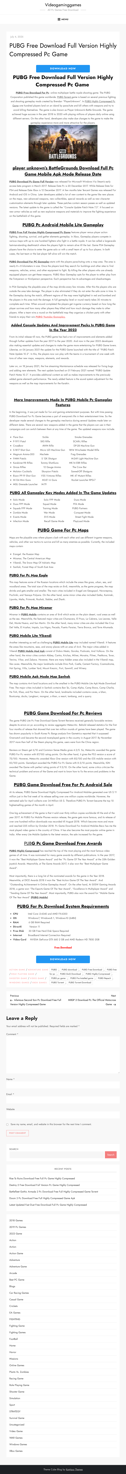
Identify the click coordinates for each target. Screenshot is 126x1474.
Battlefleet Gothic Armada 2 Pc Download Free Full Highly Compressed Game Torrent (53, 1191)
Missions (13, 1358)
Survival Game (16, 1418)
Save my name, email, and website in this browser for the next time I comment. (51, 1124)
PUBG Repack (104, 978)
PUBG (54, 969)
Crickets (13, 1306)
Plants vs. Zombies (19, 1372)
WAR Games (15, 1438)
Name (10, 1079)
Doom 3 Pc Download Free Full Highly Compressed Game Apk (42, 1198)
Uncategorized (16, 1424)
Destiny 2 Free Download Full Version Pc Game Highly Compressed (44, 1185)
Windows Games (19, 983)
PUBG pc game (58, 978)
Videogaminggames (63, 5)
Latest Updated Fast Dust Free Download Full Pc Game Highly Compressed (48, 1205)
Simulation (14, 1398)
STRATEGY (14, 1411)
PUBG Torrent (57, 982)
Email (10, 1094)
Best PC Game (16, 1279)
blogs (12, 1286)
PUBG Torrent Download (80, 982)
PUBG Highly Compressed (98, 973)
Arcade (13, 1273)
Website (10, 1109)
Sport (12, 1405)
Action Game (17, 970)
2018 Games (16, 1220)
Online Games (16, 1365)
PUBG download (69, 969)
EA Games (14, 1312)
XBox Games (39, 983)
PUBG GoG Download (70, 973)
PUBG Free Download (92, 969)
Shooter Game (18, 978)
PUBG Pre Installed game (81, 978)
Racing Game (16, 1378)
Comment (12, 1034)
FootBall (13, 1339)
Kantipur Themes (74, 1469)
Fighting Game (17, 1326)
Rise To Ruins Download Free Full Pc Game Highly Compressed (42, 1178)
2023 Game (15, 1233)
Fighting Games (17, 1332)
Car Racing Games (19, 1293)
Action (12, 1240)
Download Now (63, 68)
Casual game (16, 1299)
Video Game (37, 978)
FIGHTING (14, 1319)
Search (13, 1149)
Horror (12, 1352)
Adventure (14, 1260)
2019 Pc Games (17, 1227)
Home (12, 1345)
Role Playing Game (23, 974)
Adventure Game (38, 970)
